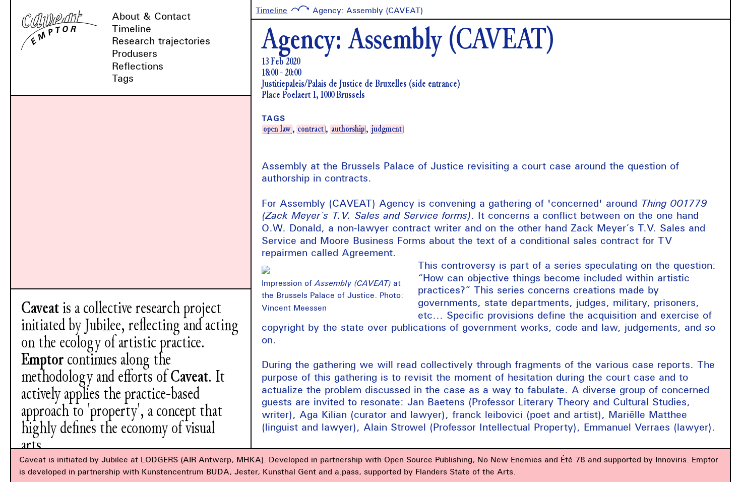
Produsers (134, 53)
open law (276, 129)
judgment (387, 129)
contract (310, 129)
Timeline (131, 28)
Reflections (137, 65)
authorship (347, 129)
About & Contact (151, 16)
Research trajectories (161, 40)
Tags (123, 78)
